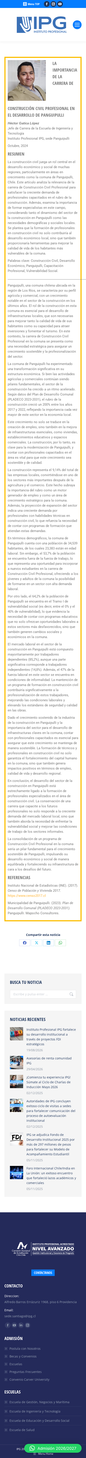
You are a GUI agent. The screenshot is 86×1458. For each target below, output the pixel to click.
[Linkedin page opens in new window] (21, 1325)
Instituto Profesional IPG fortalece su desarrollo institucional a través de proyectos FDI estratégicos (51, 1036)
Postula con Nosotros (25, 1348)
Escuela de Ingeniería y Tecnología (34, 1411)
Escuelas (15, 1364)
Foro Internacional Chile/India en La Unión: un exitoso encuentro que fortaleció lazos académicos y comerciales (51, 1175)
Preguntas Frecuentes (25, 1372)
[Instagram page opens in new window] (53, 4)
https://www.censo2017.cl (27, 896)
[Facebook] (24, 942)
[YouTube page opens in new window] (60, 4)
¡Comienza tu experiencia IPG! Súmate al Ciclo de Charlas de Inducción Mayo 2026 (48, 1082)
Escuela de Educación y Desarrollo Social (39, 1420)
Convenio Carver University (29, 1379)
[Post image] (16, 1033)
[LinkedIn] (48, 942)
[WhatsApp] (60, 942)
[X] (36, 942)
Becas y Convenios (23, 1356)
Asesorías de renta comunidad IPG (49, 1060)
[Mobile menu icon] (77, 24)
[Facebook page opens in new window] (47, 4)
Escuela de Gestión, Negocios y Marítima (39, 1402)
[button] (53, 1448)
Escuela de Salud (22, 1430)
